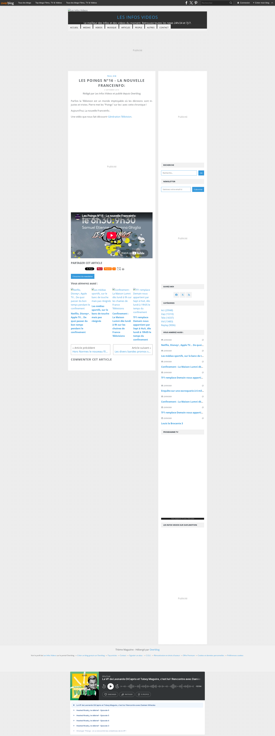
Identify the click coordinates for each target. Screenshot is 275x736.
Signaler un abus (136, 655)
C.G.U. (148, 655)
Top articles (112, 655)
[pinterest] (196, 2)
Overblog (155, 649)
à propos (145, 694)
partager (128, 694)
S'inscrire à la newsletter (82, 276)
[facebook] (186, 2)
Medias (87, 27)
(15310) (167, 314)
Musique (111, 27)
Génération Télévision (119, 116)
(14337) (167, 317)
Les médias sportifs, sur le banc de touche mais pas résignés (195, 355)
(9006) (168, 325)
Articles (125, 27)
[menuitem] (74, 27)
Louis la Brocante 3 (172, 423)
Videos (98, 27)
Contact (164, 27)
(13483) (167, 321)
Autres (151, 27)
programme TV (179, 518)
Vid (114, 76)
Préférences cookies (235, 655)
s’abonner (112, 694)
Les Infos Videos (137, 17)
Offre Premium (189, 655)
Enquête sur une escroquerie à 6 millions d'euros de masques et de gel (201, 390)
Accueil (74, 27)
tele (109, 76)
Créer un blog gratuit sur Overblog (91, 655)
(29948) (167, 310)
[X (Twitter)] (191, 2)
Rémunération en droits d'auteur (167, 655)
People (138, 27)
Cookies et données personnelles (211, 655)
